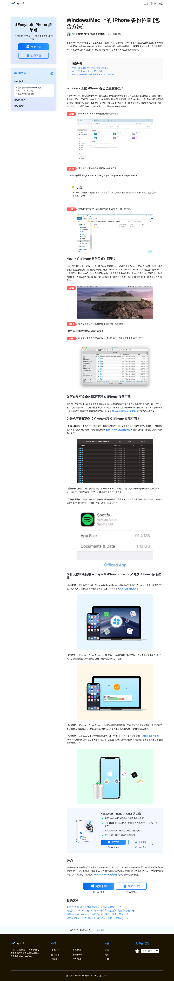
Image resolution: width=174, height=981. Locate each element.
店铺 (146, 3)
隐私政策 (55, 954)
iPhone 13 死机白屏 (26, 91)
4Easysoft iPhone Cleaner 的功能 (121, 813)
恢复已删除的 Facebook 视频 (29, 88)
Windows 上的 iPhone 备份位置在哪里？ (90, 68)
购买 (107, 954)
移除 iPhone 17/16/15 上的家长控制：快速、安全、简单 (95, 914)
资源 (153, 3)
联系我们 (77, 950)
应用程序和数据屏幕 (129, 589)
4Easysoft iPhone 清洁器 (124, 411)
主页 (71, 930)
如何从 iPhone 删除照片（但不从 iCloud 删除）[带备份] (95, 918)
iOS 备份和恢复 (98, 34)
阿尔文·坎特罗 (83, 34)
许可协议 (77, 959)
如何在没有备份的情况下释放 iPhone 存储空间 (93, 74)
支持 (161, 3)
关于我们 (55, 950)
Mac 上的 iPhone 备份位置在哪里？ (88, 71)
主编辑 (54, 959)
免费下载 (36, 46)
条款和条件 (78, 954)
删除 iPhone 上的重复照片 (118, 430)
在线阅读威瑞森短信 (26, 94)
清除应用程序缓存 (150, 736)
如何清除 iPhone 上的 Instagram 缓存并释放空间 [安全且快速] (98, 910)
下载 (107, 959)
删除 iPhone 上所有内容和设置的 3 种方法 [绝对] (91, 906)
